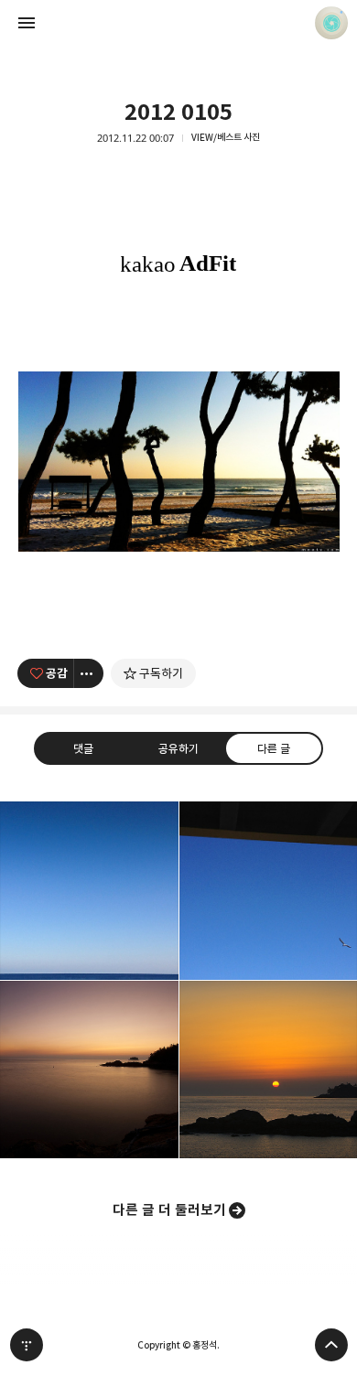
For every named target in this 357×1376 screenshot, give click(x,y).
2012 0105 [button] (89, 890)
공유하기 (178, 748)
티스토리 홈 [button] (27, 1345)
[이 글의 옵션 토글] (88, 673)
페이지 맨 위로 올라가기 (331, 1345)
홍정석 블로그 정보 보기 (331, 23)
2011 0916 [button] (89, 1070)
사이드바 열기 (27, 23)
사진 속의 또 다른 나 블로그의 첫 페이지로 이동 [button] (178, 23)
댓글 (83, 748)
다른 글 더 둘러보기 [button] (169, 1210)
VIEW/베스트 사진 (225, 138)
